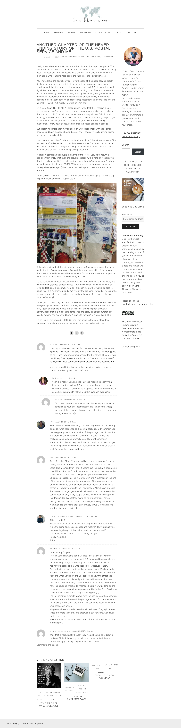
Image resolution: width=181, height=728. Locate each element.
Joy (51, 422)
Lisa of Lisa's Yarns (60, 631)
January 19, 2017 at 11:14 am (65, 457)
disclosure (130, 304)
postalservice (107, 57)
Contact (119, 32)
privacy (142, 304)
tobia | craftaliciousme (62, 516)
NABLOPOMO (134, 168)
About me (58, 32)
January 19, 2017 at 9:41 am (65, 422)
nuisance (96, 57)
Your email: (127, 214)
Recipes (71, 32)
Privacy (131, 32)
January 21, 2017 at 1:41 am (86, 516)
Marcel (53, 345)
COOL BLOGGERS (103, 32)
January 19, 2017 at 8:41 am (67, 378)
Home (46, 32)
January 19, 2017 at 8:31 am (69, 345)
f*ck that (64, 57)
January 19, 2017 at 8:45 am (74, 400)
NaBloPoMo (85, 32)
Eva (51, 457)
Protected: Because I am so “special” (104, 675)
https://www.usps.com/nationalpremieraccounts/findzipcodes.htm (82, 361)
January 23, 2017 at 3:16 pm (82, 631)
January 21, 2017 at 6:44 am (69, 549)
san (54, 378)
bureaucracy (106, 665)
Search (125, 145)
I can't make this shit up (80, 57)
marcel (58, 400)
